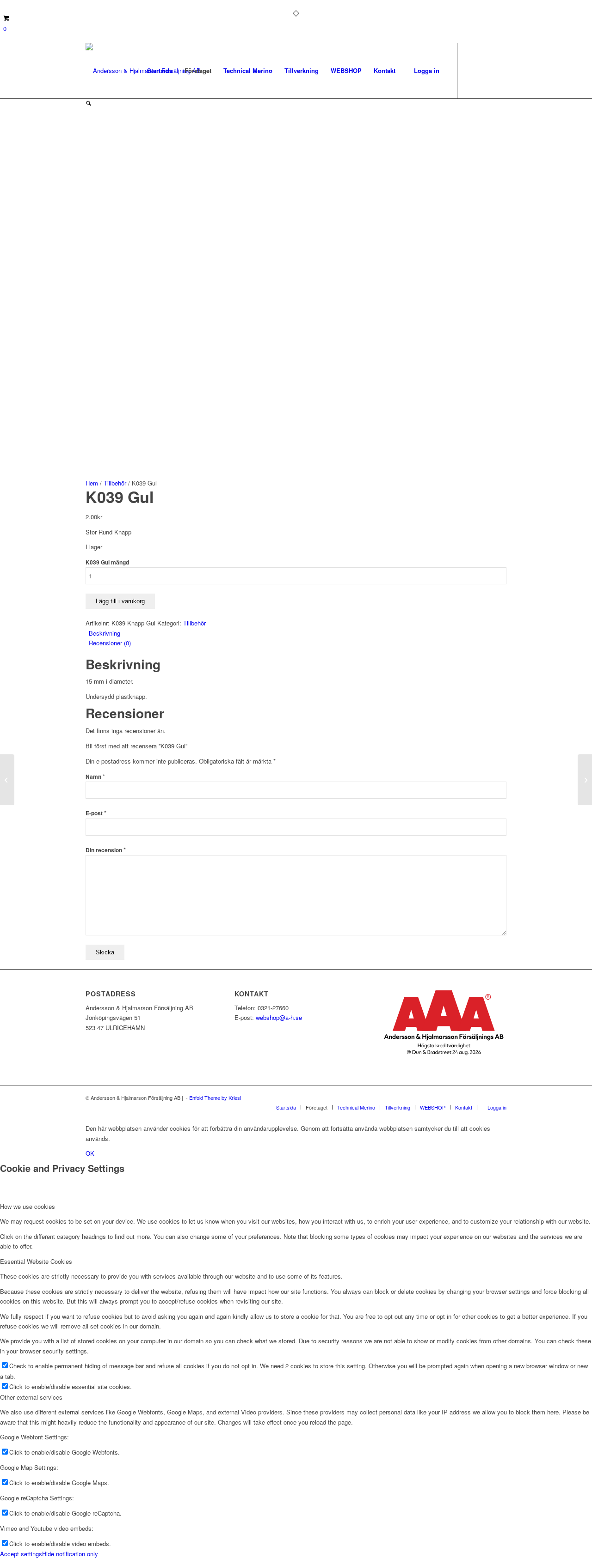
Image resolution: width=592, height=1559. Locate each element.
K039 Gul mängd (107, 562)
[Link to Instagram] (486, 70)
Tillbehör (115, 483)
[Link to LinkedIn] (499, 70)
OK (90, 1153)
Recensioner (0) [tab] (110, 642)
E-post (96, 813)
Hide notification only (70, 1553)
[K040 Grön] (585, 779)
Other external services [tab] (31, 1397)
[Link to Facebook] (472, 70)
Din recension (106, 850)
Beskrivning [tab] (104, 633)
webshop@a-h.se (279, 1017)
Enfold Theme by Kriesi (215, 1097)
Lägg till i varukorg (120, 601)
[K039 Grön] (7, 779)
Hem (92, 483)
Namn (95, 777)
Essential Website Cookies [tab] (36, 1261)
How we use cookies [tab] (27, 1206)
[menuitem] (160, 70)
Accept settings (21, 1553)
